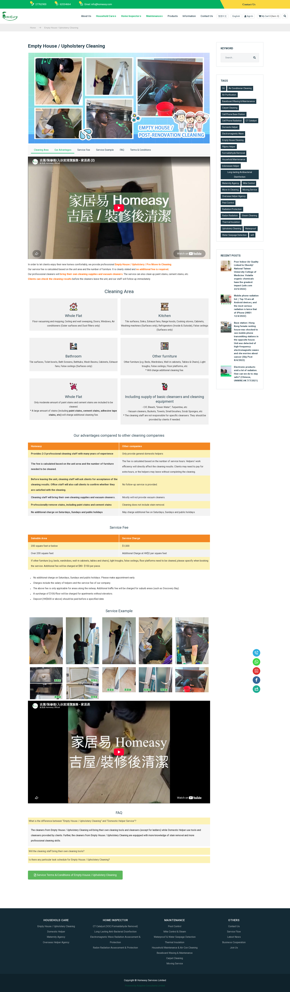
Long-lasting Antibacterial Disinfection (239, 174)
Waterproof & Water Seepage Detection (175, 936)
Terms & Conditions (140, 149)
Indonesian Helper (230, 166)
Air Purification (229, 95)
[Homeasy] (10, 16)
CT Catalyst (251, 120)
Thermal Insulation (231, 222)
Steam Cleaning (249, 215)
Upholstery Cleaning (231, 228)
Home (33, 27)
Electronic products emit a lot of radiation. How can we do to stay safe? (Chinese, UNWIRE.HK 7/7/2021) (246, 374)
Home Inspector (130, 16)
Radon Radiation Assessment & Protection (115, 947)
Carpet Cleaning (229, 108)
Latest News (234, 936)
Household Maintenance (233, 159)
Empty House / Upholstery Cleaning (56, 926)
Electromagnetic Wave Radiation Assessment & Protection (115, 939)
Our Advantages (63, 149)
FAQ (122, 149)
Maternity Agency (230, 183)
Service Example (105, 149)
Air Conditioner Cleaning (240, 88)
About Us (86, 16)
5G (223, 88)
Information (189, 16)
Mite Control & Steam (174, 931)
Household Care (105, 16)
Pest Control (228, 202)
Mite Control (249, 183)
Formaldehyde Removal (233, 153)
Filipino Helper (228, 146)
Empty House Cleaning (233, 140)
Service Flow (234, 931)
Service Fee (83, 149)
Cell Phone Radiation (232, 120)
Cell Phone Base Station (233, 114)
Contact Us (207, 16)
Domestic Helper (230, 127)
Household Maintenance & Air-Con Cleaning (175, 947)
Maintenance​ (153, 16)
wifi (252, 235)
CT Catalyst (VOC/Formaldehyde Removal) (115, 926)
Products (173, 16)
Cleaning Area (41, 149)
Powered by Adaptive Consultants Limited (145, 985)
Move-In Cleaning (230, 189)
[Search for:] (240, 57)
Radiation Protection (232, 209)
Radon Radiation (230, 215)
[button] (75, 875)
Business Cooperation (234, 942)
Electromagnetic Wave (233, 133)
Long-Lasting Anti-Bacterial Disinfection (115, 931)
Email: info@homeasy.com (98, 4)
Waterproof (250, 228)
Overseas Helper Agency (234, 196)
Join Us (234, 947)
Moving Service (250, 189)
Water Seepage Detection (234, 235)
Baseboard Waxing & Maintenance (238, 101)
